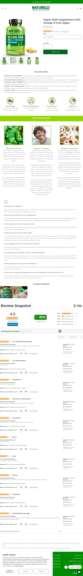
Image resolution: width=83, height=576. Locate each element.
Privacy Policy (19, 566)
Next (60, 531)
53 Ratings (57, 31)
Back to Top (16, 531)
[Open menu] (1, 8)
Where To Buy (56, 567)
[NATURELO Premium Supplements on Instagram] (74, 573)
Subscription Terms (75, 561)
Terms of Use (77, 558)
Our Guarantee (55, 558)
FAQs (6, 201)
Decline (41, 571)
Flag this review (34, 353)
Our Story (57, 555)
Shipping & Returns (54, 561)
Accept (25, 571)
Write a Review (65, 31)
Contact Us (77, 555)
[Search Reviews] (60, 331)
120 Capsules (49, 37)
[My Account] (76, 8)
